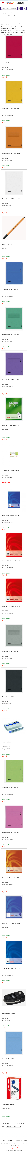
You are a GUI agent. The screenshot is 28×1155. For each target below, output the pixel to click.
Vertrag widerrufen (14, 1148)
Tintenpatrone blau (8, 1104)
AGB (25, 1140)
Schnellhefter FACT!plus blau (10, 289)
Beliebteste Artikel (11, 16)
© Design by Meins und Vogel (14, 1150)
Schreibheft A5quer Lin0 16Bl (11, 470)
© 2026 (3, 1140)
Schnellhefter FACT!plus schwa (11, 697)
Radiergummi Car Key (8, 1013)
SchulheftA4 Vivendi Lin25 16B (11, 515)
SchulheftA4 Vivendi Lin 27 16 (11, 968)
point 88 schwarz (7, 244)
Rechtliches (19, 1140)
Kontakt (25, 1144)
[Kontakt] (19, 3)
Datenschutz (19, 1142)
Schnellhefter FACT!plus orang (11, 153)
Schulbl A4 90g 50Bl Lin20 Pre (10, 425)
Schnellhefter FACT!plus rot (10, 63)
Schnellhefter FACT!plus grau (10, 651)
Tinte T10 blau (6, 742)
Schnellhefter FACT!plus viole (11, 380)
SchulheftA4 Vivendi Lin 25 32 (11, 923)
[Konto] (21, 3)
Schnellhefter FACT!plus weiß (11, 199)
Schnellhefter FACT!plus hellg (11, 787)
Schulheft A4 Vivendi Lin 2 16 (10, 878)
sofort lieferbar (6, 75)
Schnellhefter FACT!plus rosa (10, 832)
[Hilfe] (23, 3)
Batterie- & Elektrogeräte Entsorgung (10, 1144)
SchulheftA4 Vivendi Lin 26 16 (11, 606)
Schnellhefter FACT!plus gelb (10, 108)
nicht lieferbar (6, 392)
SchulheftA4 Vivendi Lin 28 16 (11, 561)
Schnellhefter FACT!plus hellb (11, 1059)
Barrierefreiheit (15, 1146)
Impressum (11, 1140)
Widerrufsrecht (9, 1142)
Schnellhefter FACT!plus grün (10, 334)
